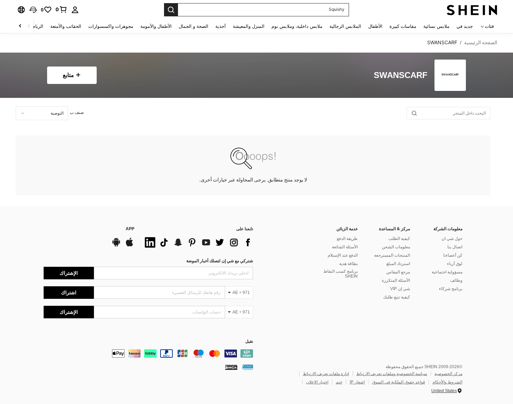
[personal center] (75, 10)
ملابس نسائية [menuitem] (436, 26)
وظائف (456, 280)
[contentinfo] (148, 353)
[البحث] (171, 9)
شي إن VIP (400, 288)
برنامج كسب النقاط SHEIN (341, 274)
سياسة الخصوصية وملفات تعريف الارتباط (391, 373)
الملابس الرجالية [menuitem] (345, 26)
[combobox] (42, 113)
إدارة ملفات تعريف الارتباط (326, 373)
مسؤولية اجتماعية (447, 272)
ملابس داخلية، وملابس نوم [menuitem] (297, 26)
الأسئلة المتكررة (396, 280)
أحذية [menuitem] (220, 26)
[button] (33, 10)
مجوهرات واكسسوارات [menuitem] (110, 26)
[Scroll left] (28, 26)
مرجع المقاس (398, 272)
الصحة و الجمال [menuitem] (193, 26)
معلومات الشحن (396, 246)
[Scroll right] (20, 26)
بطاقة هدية (348, 263)
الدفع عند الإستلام (343, 255)
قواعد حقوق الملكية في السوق (398, 382)
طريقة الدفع (347, 238)
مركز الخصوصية (448, 373)
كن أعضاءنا (452, 255)
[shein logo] (472, 9)
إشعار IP (357, 382)
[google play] (116, 245)
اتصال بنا (454, 246)
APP (130, 229)
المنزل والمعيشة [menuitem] (249, 26)
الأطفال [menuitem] (375, 26)
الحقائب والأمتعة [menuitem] (65, 26)
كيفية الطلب (399, 238)
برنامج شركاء (450, 288)
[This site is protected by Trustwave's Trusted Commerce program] (248, 367)
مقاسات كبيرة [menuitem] (402, 26)
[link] (61, 9)
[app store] (129, 245)
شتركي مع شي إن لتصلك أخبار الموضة (219, 260)
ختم (339, 382)
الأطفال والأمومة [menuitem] (156, 26)
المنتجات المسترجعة (392, 255)
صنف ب (77, 112)
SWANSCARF (401, 75)
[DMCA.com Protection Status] (231, 367)
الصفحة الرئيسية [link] (480, 42)
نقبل (249, 341)
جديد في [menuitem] (464, 26)
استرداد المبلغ (398, 263)
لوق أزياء (454, 263)
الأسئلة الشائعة (345, 246)
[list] (197, 242)
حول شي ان (451, 238)
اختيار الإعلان (317, 382)
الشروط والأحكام (447, 382)
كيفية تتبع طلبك (396, 297)
